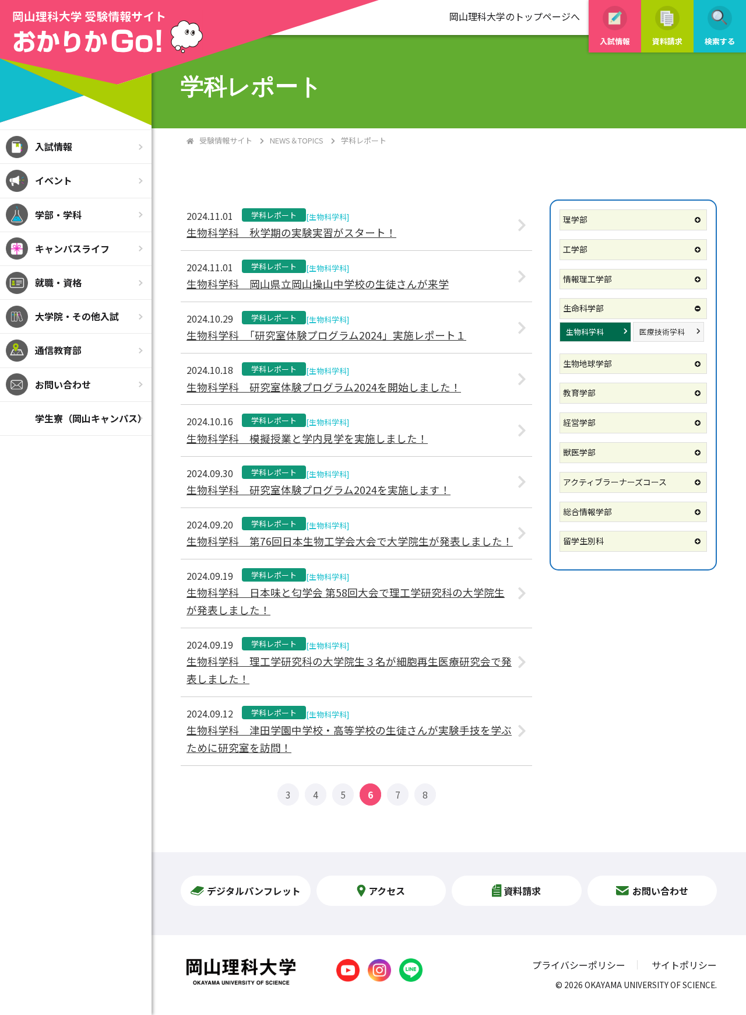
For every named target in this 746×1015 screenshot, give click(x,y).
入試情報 (53, 146)
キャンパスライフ (72, 249)
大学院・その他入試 (77, 316)
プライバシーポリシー (578, 965)
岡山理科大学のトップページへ (514, 16)
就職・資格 (58, 282)
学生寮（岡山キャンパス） (91, 418)
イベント (53, 180)
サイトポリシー (684, 965)
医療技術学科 (662, 331)
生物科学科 (585, 331)
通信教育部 (58, 350)
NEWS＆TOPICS (296, 140)
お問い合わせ (63, 384)
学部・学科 (58, 215)
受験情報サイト (225, 140)
